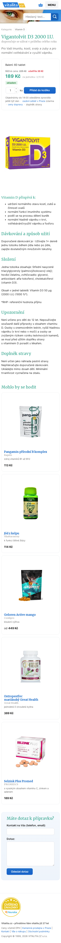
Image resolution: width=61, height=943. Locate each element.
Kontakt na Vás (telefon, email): (26, 825)
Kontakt (5, 931)
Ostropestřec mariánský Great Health (21, 699)
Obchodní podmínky (39, 931)
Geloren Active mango (20, 616)
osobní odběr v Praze (33, 101)
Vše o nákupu (19, 931)
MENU (52, 5)
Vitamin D (20, 29)
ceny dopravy (15, 104)
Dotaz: (11, 838)
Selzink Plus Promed (18, 782)
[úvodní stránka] (14, 4)
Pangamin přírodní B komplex (25, 453)
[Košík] (40, 5)
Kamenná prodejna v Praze (36, 928)
